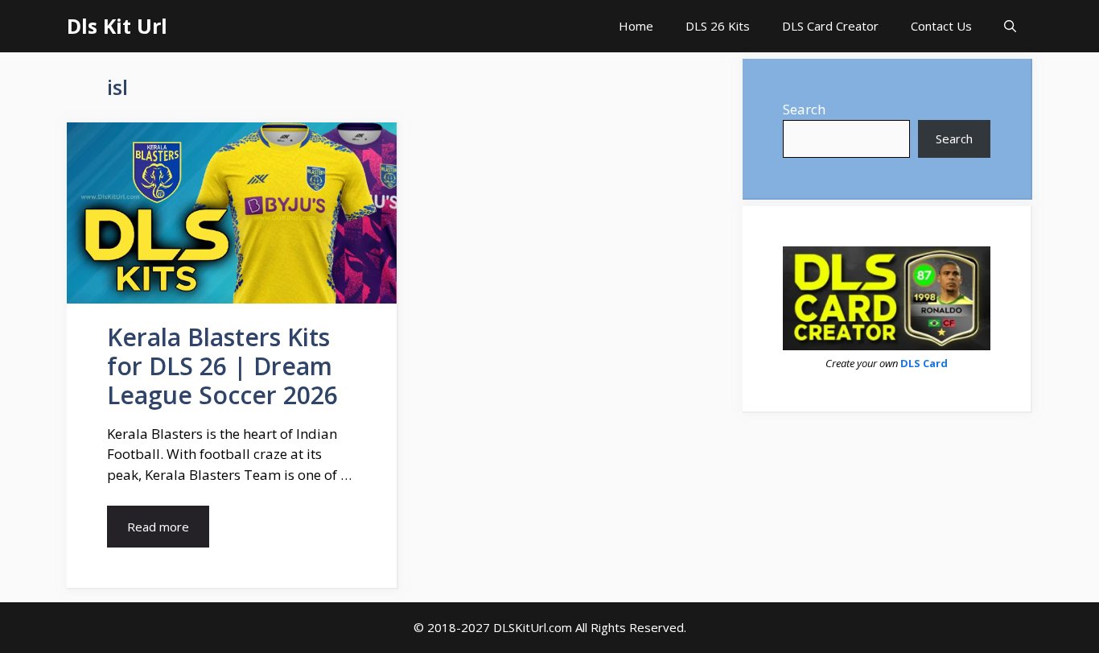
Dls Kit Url (117, 25)
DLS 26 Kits (717, 26)
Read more (158, 527)
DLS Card (924, 363)
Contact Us (941, 26)
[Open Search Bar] (1010, 26)
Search (804, 109)
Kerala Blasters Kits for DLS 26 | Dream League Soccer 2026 (222, 365)
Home (636, 26)
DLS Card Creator (830, 26)
